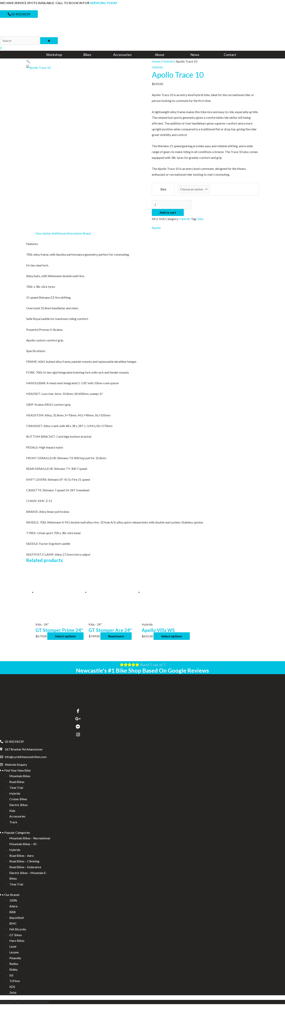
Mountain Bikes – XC (23, 844)
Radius (13, 963)
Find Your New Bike (17, 770)
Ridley (13, 969)
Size (163, 189)
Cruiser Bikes (18, 799)
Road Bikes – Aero (21, 855)
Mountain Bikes (19, 776)
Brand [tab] (87, 233)
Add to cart (168, 212)
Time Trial (16, 787)
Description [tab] (43, 233)
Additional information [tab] (67, 233)
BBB (12, 912)
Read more (116, 636)
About (159, 54)
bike (200, 219)
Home (156, 61)
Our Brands (12, 894)
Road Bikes (16, 782)
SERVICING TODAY (103, 3)
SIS (11, 975)
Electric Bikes (18, 805)
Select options (65, 636)
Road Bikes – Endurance (25, 867)
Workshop (54, 54)
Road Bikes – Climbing (24, 861)
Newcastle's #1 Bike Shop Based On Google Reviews (142, 670)
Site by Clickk (9, 1009)
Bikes (87, 54)
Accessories (122, 54)
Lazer (13, 946)
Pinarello (15, 958)
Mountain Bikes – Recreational (29, 838)
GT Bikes (15, 935)
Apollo (156, 227)
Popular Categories (17, 832)
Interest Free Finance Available (24, 1002)
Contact (230, 54)
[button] (28, 61)
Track (13, 822)
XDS (12, 986)
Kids (12, 810)
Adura (13, 906)
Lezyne (14, 952)
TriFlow (14, 981)
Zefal (12, 992)
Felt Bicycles (17, 929)
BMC (13, 923)
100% (13, 900)
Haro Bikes (16, 940)
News (194, 54)
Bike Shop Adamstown (15, 1013)
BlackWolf (16, 918)
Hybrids (168, 61)
